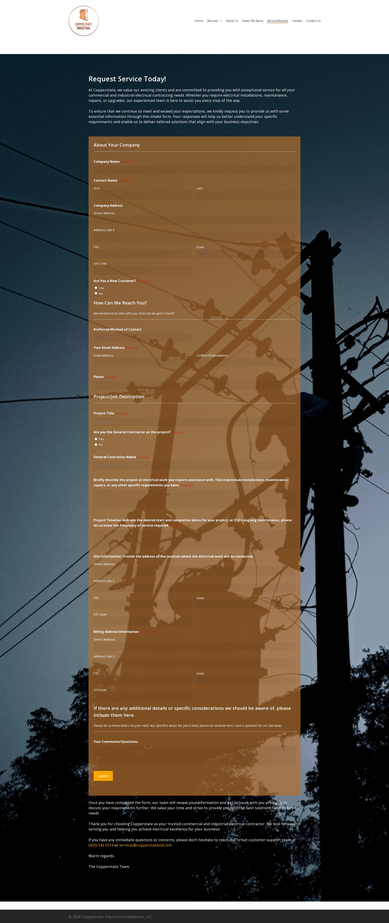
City (96, 247)
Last (200, 188)
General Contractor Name (121, 457)
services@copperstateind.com (145, 845)
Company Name (113, 161)
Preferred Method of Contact (118, 329)
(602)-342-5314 (101, 845)
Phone (105, 377)
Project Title (110, 413)
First (97, 188)
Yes (101, 288)
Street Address (104, 213)
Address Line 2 (104, 230)
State (200, 247)
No (101, 293)
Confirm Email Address (212, 355)
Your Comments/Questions (116, 741)
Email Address (103, 355)
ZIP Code (100, 263)
